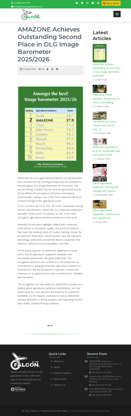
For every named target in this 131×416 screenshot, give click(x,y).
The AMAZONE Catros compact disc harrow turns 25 (106, 390)
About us (58, 361)
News (57, 367)
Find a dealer (112, 3)
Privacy (97, 410)
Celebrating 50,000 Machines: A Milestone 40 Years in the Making (105, 379)
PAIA (106, 410)
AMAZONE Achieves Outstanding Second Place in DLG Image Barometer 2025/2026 (105, 365)
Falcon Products (62, 372)
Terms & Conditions (80, 410)
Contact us (59, 384)
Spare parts (60, 378)
